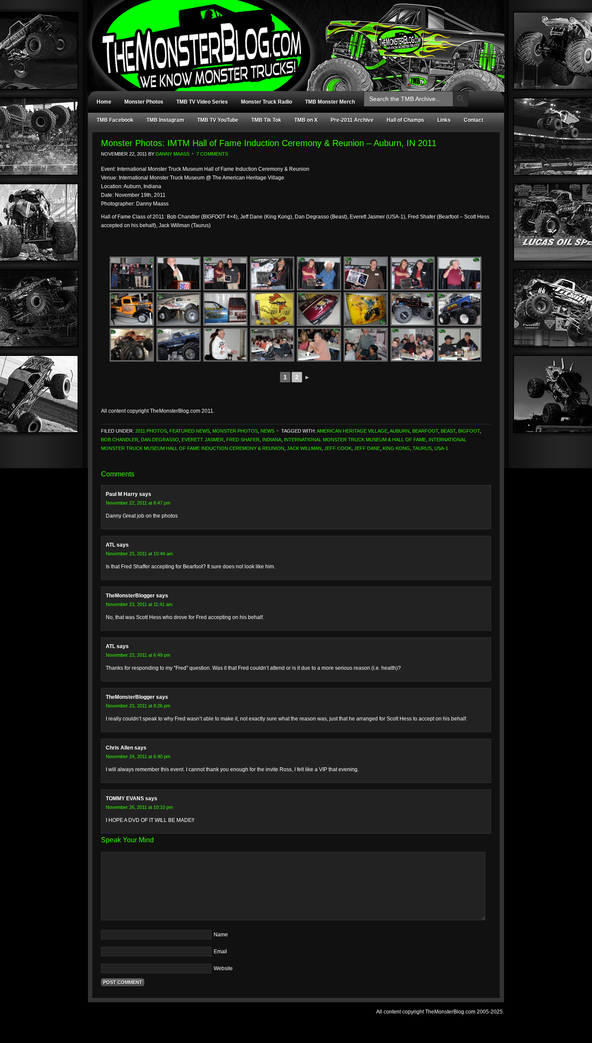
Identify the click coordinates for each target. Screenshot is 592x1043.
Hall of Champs (405, 120)
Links (444, 120)
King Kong (396, 448)
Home (104, 102)
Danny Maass (172, 153)
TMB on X (306, 120)
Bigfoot (469, 430)
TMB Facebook (115, 120)
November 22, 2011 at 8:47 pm (138, 502)
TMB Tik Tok (266, 120)
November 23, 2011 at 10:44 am (139, 553)
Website (223, 968)
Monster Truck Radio (266, 102)
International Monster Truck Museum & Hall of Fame (355, 439)
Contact (473, 120)
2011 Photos (151, 430)
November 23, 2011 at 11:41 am (139, 604)
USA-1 (441, 448)
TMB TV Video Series (202, 102)
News (267, 430)
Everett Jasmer (203, 439)
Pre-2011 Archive (352, 120)
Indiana (271, 439)
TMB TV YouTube (217, 120)
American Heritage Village (352, 430)
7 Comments (212, 153)
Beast (448, 430)
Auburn (400, 430)
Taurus (422, 448)
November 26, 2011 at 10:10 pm (139, 807)
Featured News (189, 430)
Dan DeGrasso (160, 439)
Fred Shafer (243, 439)
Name (221, 935)
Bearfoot (425, 430)
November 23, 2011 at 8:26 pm (138, 705)
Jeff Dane (367, 448)
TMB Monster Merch (330, 102)
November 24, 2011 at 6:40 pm (138, 756)
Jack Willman (304, 448)
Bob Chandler (119, 439)
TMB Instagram (165, 120)
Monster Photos (143, 102)
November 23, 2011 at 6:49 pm (138, 655)
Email (220, 951)
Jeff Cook (337, 448)
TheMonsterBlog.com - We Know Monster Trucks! (291, 38)
